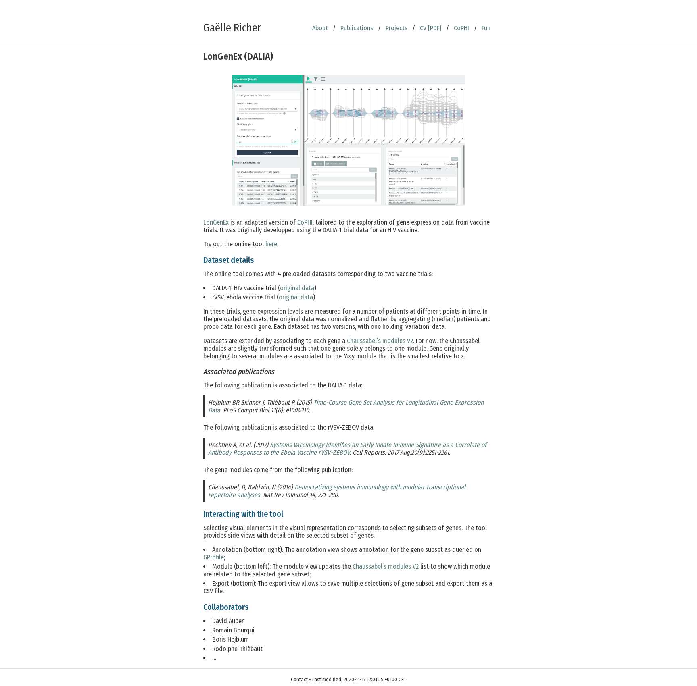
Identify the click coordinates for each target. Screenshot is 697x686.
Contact (299, 679)
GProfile (213, 557)
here (271, 244)
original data (297, 288)
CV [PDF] (430, 28)
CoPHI (461, 28)
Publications (356, 28)
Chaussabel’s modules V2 (380, 341)
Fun (486, 28)
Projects (396, 28)
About (320, 28)
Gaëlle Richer (232, 27)
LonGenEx (216, 222)
